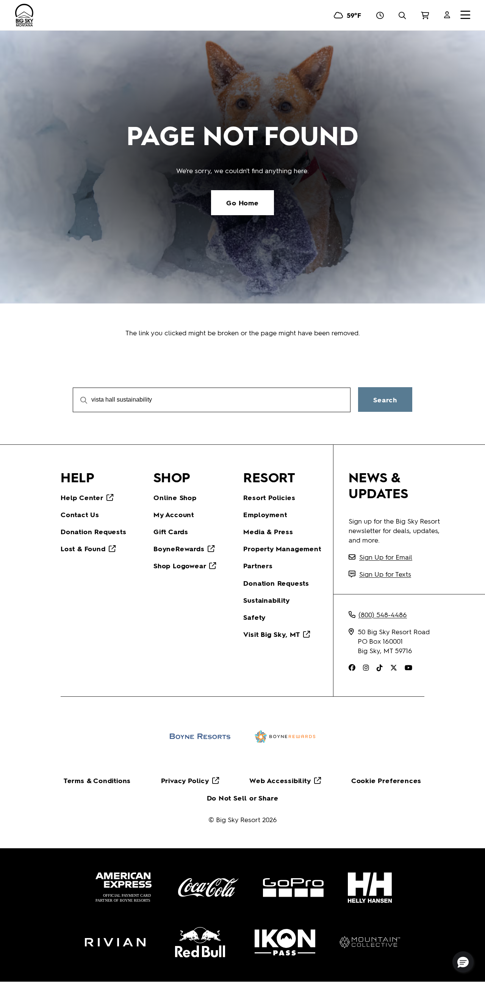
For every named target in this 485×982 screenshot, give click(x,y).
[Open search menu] (402, 15)
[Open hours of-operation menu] (380, 15)
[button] (463, 962)
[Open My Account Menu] (447, 15)
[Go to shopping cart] (424, 15)
